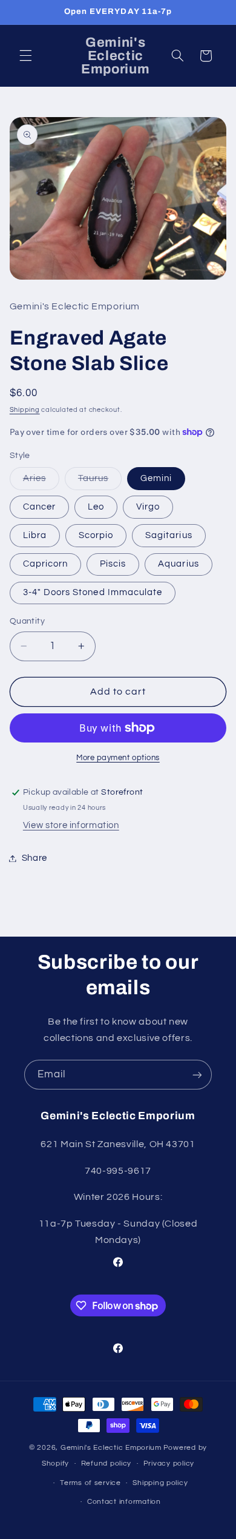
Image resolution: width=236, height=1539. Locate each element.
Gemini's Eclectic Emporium (111, 1447)
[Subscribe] (197, 1074)
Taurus (100, 481)
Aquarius (178, 563)
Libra (35, 535)
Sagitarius (168, 535)
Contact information (124, 1501)
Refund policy (106, 1463)
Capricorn (45, 563)
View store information (71, 825)
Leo (96, 506)
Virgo (148, 506)
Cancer (39, 506)
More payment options (118, 758)
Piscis (113, 563)
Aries (41, 481)
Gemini (156, 478)
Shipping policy (160, 1483)
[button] (25, 56)
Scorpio (96, 535)
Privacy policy (168, 1463)
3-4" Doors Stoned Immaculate (92, 592)
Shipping (25, 409)
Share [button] (34, 858)
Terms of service (90, 1483)
